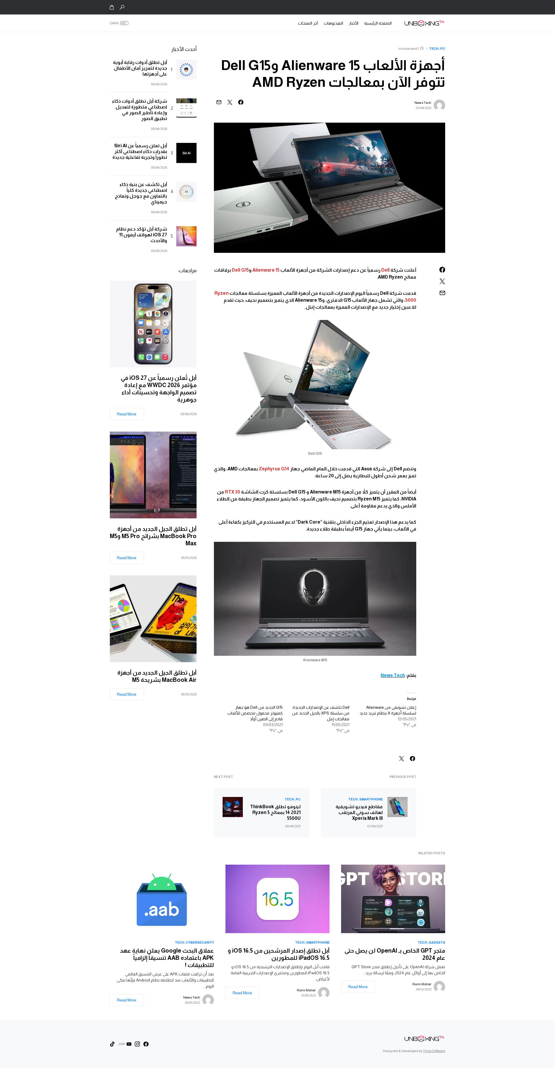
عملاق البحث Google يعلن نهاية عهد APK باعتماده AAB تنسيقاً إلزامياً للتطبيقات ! (167, 957)
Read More (126, 414)
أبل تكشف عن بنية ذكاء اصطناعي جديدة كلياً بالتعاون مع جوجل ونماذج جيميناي (141, 193)
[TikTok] (112, 1044)
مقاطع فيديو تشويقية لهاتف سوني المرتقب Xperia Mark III (359, 812)
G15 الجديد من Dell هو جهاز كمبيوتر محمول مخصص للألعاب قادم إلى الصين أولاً (255, 713)
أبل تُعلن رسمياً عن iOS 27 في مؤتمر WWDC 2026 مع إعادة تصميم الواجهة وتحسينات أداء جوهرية (159, 389)
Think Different (434, 1051)
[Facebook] (146, 1044)
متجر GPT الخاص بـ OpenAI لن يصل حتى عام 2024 (395, 954)
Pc (442, 48)
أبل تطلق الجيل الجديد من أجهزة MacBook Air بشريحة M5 (157, 676)
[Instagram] (137, 1044)
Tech (434, 48)
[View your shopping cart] (112, 7)
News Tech (423, 103)
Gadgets (437, 942)
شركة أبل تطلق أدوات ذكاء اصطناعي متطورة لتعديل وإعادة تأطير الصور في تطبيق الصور (139, 110)
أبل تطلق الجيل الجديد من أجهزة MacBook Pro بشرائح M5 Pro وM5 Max (153, 536)
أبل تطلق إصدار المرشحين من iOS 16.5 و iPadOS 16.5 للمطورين (279, 954)
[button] (122, 7)
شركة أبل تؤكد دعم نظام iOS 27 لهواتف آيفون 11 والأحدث (141, 235)
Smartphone (371, 799)
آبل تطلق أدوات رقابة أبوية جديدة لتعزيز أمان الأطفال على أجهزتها (140, 68)
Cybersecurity (200, 942)
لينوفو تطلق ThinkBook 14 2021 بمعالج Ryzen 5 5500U (275, 812)
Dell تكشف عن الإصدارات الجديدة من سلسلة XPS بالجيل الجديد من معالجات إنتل (320, 713)
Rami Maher (421, 984)
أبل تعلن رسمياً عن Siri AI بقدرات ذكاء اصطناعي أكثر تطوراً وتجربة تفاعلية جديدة (139, 151)
